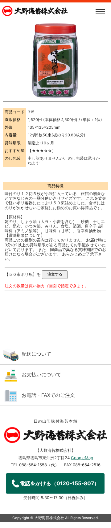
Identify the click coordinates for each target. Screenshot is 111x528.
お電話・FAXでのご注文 (48, 395)
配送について (36, 354)
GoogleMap (82, 457)
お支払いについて (41, 374)
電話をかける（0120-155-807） (59, 483)
